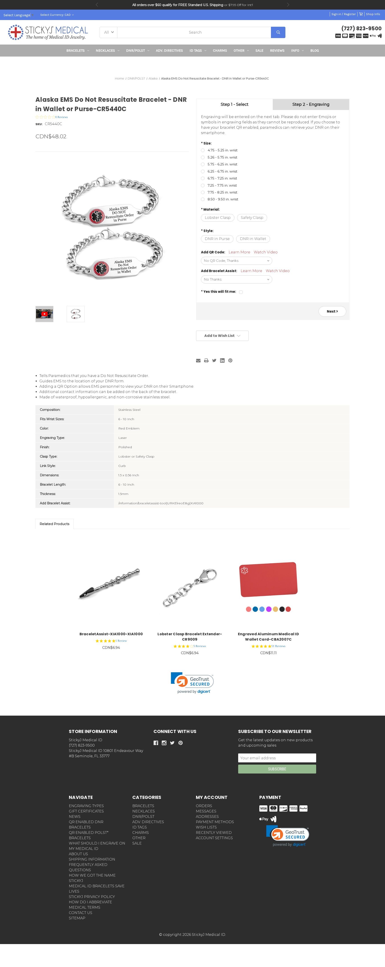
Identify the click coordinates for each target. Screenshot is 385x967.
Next (288, 4)
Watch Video (266, 252)
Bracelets (75, 50)
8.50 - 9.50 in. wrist (223, 199)
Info (295, 50)
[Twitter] (214, 360)
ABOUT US (78, 854)
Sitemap (77, 918)
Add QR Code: (213, 252)
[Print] (206, 360)
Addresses (207, 816)
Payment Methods (215, 822)
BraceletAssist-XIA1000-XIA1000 (111, 634)
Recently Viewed (214, 833)
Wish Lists (206, 827)
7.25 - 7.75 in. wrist (222, 185)
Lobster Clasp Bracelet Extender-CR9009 (190, 636)
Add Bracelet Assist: (219, 271)
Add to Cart (113, 584)
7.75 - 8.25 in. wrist (222, 192)
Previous (97, 4)
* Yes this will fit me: (218, 291)
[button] (192, 64)
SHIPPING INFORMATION (92, 859)
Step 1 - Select (234, 104)
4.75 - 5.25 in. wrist (223, 150)
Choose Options (192, 584)
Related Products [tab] (54, 524)
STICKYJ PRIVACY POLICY (92, 897)
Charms (220, 50)
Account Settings (214, 838)
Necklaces (105, 50)
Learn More (239, 252)
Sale (259, 50)
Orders (204, 806)
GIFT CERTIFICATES (86, 811)
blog (314, 50)
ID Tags (196, 50)
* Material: (210, 209)
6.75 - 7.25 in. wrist (222, 178)
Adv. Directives (169, 50)
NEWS (74, 816)
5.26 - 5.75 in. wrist (222, 157)
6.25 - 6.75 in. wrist (222, 171)
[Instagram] (164, 743)
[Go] (278, 32)
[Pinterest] (230, 360)
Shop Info (373, 14)
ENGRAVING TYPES (86, 806)
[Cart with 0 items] (361, 14)
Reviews (277, 50)
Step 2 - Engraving (311, 104)
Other (239, 50)
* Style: (207, 230)
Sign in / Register (344, 14)
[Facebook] (156, 743)
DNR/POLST (135, 50)
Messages (206, 811)
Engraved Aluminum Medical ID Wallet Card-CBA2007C (268, 636)
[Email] (198, 360)
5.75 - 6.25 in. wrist (222, 164)
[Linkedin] (222, 360)
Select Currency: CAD (55, 15)
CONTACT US (80, 913)
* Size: (206, 143)
